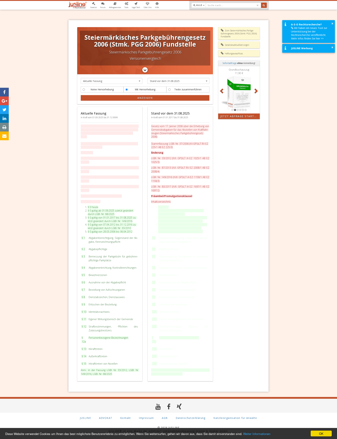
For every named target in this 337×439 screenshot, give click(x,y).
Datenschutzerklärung (191, 418)
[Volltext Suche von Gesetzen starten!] (264, 5)
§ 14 (84, 356)
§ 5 (83, 275)
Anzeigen (145, 97)
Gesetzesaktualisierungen (236, 44)
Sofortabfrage (230, 63)
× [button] (332, 23)
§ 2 (83, 249)
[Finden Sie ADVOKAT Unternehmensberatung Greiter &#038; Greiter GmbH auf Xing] (179, 406)
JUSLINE (85, 418)
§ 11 (84, 319)
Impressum (146, 418)
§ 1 (83, 238)
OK (321, 433)
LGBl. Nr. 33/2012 (117, 370)
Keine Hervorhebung (102, 89)
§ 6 (83, 282)
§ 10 (84, 311)
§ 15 (84, 363)
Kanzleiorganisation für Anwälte (235, 418)
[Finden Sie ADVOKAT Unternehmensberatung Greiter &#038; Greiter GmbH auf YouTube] (158, 406)
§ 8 (83, 297)
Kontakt (125, 418)
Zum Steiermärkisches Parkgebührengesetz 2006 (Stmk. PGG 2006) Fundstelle (239, 33)
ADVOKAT (105, 418)
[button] (93, 5)
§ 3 (83, 256)
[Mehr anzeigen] (145, 69)
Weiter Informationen (256, 433)
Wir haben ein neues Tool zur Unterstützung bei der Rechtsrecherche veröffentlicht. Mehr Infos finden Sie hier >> (309, 33)
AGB (165, 418)
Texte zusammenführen (187, 89)
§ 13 (84, 349)
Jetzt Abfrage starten (239, 116)
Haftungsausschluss (233, 53)
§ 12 (84, 326)
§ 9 (83, 304)
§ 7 (83, 289)
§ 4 (83, 267)
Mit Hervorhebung (145, 89)
